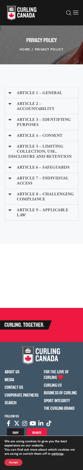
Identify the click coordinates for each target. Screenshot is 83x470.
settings (57, 454)
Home (25, 49)
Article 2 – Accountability (35, 106)
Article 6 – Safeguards (43, 167)
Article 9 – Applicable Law (42, 212)
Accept (13, 462)
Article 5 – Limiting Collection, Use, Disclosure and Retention (39, 151)
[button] (75, 12)
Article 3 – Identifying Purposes (44, 122)
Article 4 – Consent (40, 135)
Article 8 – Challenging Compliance (45, 196)
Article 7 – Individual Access (42, 181)
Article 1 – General (39, 92)
